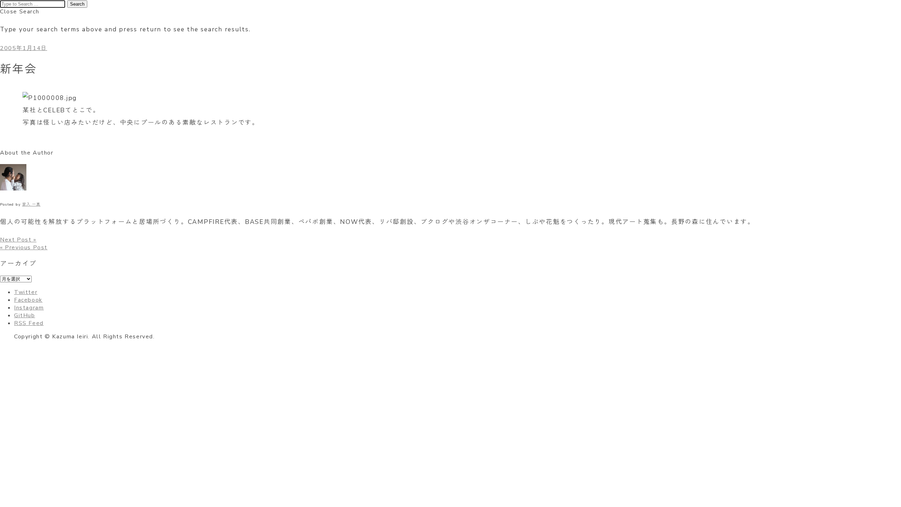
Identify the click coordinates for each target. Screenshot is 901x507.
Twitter (25, 292)
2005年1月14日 (23, 48)
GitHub (24, 315)
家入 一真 (31, 204)
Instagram (29, 308)
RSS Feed (29, 323)
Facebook (28, 300)
